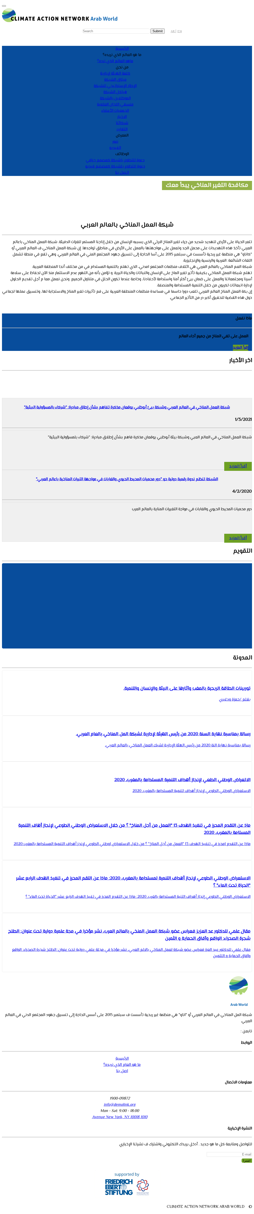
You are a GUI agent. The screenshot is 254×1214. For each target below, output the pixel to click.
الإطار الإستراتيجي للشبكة (115, 86)
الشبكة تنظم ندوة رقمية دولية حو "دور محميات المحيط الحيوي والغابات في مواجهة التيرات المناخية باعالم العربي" (127, 479)
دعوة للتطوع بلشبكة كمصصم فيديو (115, 167)
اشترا (247, 1160)
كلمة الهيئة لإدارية (115, 74)
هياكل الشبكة (115, 92)
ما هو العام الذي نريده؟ (122, 1065)
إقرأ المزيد (240, 348)
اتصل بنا (122, 173)
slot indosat (158, 298)
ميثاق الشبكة (115, 80)
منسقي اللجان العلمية (115, 105)
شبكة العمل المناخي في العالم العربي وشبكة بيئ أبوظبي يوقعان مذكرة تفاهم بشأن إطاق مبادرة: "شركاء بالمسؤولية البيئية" (127, 407)
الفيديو (115, 148)
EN (179, 31)
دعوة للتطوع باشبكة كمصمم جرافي (115, 160)
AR (173, 31)
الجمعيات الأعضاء (115, 111)
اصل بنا (122, 1071)
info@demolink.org (119, 1105)
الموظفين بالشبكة (115, 98)
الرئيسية (122, 49)
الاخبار (122, 117)
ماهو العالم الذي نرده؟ (115, 61)
